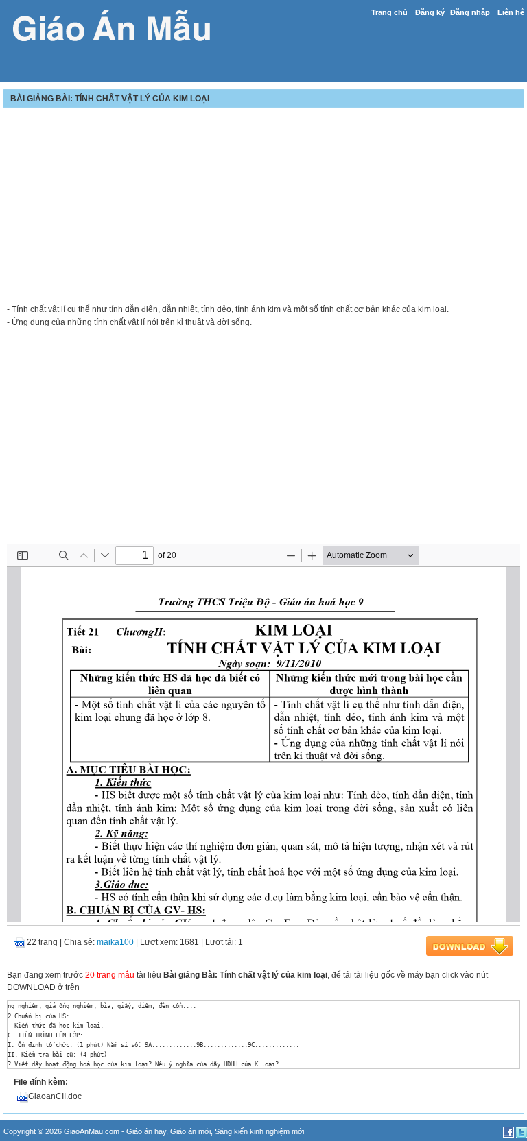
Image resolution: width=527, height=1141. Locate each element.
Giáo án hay (146, 1131)
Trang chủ (389, 12)
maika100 (115, 942)
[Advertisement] (263, 207)
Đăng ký (430, 12)
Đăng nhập (470, 12)
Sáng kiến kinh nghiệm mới (259, 1131)
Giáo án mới (190, 1131)
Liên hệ (510, 12)
